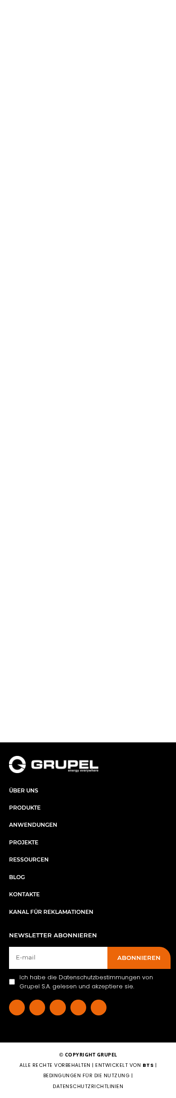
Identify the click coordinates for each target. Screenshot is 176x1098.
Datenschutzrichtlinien (88, 1086)
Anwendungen (33, 824)
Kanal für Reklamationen (51, 911)
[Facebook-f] (17, 1007)
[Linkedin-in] (37, 1007)
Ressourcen (29, 859)
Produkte (25, 807)
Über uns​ (23, 790)
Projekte (23, 842)
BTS (148, 1065)
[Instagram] (57, 1007)
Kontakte (24, 894)
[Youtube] (99, 1007)
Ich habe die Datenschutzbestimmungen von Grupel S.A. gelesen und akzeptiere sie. (86, 982)
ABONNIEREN (139, 957)
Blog (17, 877)
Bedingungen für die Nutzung (86, 1075)
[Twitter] (78, 1007)
